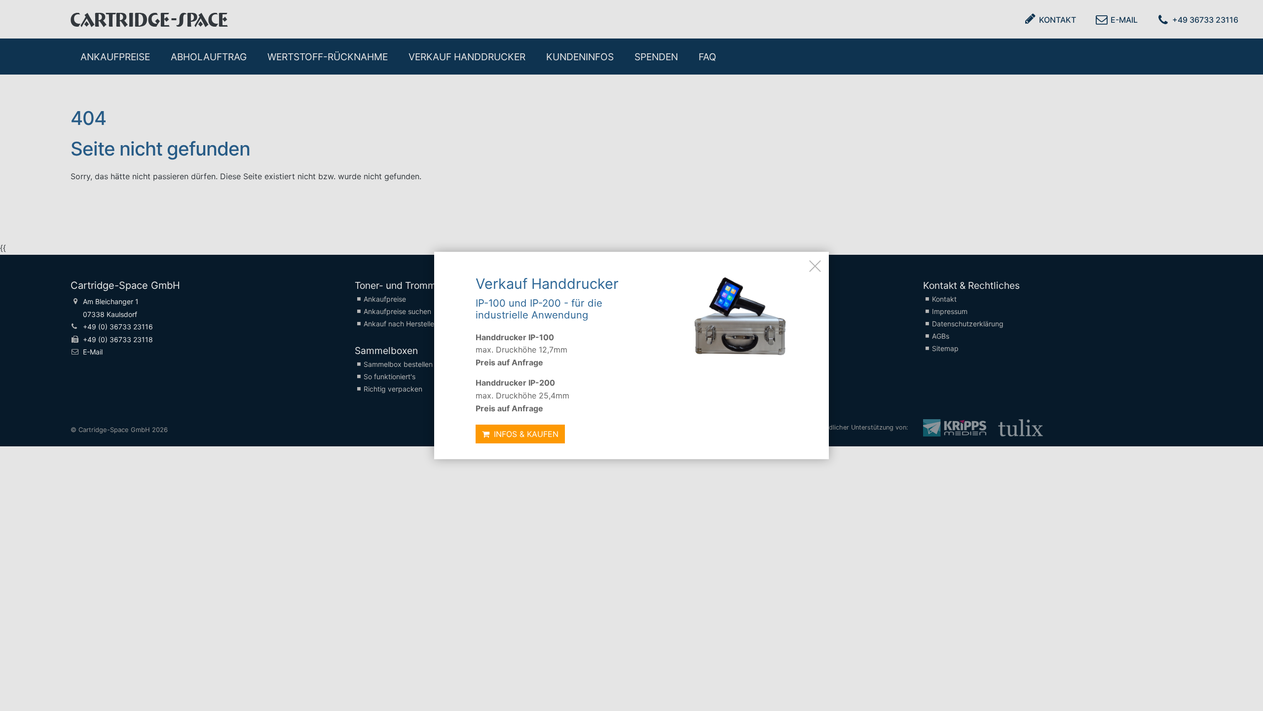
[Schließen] (815, 266)
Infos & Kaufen (524, 434)
